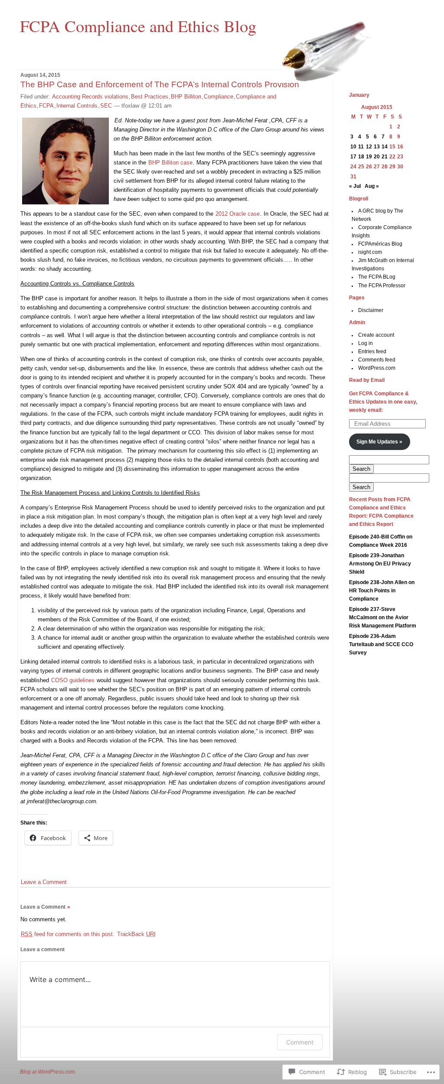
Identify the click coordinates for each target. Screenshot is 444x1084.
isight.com (370, 252)
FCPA (46, 105)
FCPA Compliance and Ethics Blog (138, 25)
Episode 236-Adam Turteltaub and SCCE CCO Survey (381, 644)
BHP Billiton (186, 96)
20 (377, 156)
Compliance (218, 96)
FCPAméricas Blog (380, 243)
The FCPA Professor (381, 285)
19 (369, 156)
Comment (299, 1042)
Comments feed (376, 359)
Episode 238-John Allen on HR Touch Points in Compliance (382, 590)
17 (353, 156)
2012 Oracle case (237, 213)
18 (361, 156)
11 (361, 146)
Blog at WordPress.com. (48, 1071)
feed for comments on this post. (67, 934)
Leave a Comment (44, 882)
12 (369, 146)
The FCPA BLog (376, 276)
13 (377, 146)
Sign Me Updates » (379, 441)
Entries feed (372, 351)
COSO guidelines (73, 680)
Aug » (372, 186)
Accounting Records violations (90, 96)
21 (385, 156)
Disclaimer (370, 310)
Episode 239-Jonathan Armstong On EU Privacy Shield (380, 564)
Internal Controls (77, 105)
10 (353, 146)
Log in (365, 343)
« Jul (355, 186)
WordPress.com (376, 368)
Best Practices (149, 96)
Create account (376, 335)
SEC (106, 105)
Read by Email (367, 380)
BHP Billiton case (170, 162)
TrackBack (136, 934)
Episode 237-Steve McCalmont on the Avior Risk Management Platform (382, 617)
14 (385, 146)
